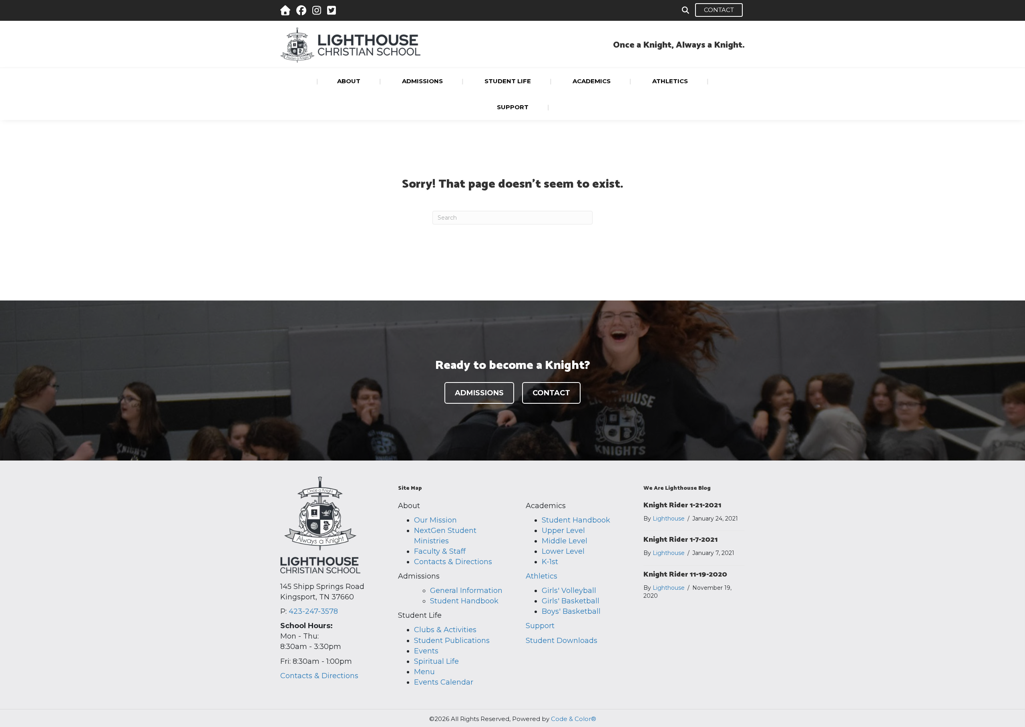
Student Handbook (464, 601)
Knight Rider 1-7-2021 (680, 540)
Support (540, 625)
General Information (466, 590)
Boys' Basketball (571, 611)
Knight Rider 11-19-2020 (685, 575)
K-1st (550, 561)
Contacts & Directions (319, 675)
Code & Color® (573, 719)
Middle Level (564, 541)
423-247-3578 (313, 611)
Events (426, 651)
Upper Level (563, 530)
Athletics (541, 576)
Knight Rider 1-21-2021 (682, 505)
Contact (719, 10)
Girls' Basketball (570, 601)
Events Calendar (443, 682)
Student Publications (452, 640)
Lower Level (563, 551)
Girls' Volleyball (569, 590)
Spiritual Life (436, 661)
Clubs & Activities (445, 629)
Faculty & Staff (440, 551)
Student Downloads (561, 640)
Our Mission (435, 520)
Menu (424, 671)
